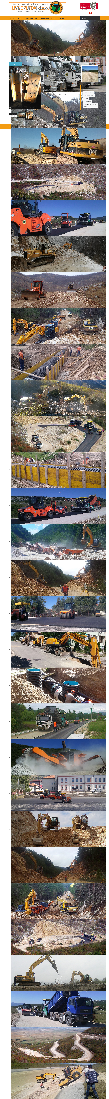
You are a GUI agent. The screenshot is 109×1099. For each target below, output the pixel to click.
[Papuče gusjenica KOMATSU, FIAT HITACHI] (13, 115)
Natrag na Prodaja (15, 64)
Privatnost (97, 126)
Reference (54, 18)
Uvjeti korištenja (90, 126)
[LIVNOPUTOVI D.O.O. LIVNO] (37, 8)
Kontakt (62, 18)
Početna (11, 18)
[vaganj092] (90, 73)
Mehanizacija (45, 18)
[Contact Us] (90, 13)
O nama (19, 18)
